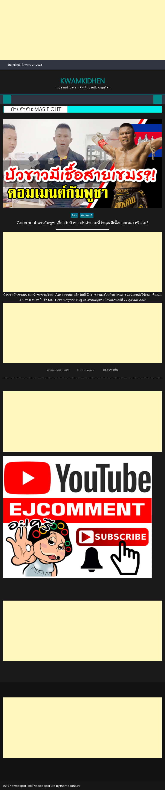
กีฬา (74, 215)
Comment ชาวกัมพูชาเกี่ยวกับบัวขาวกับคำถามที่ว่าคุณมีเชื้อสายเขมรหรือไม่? (82, 222)
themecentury (70, 786)
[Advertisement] (82, 30)
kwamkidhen (82, 81)
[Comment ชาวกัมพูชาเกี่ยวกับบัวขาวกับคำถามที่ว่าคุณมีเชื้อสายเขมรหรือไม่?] (82, 163)
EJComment (86, 370)
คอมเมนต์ (86, 215)
